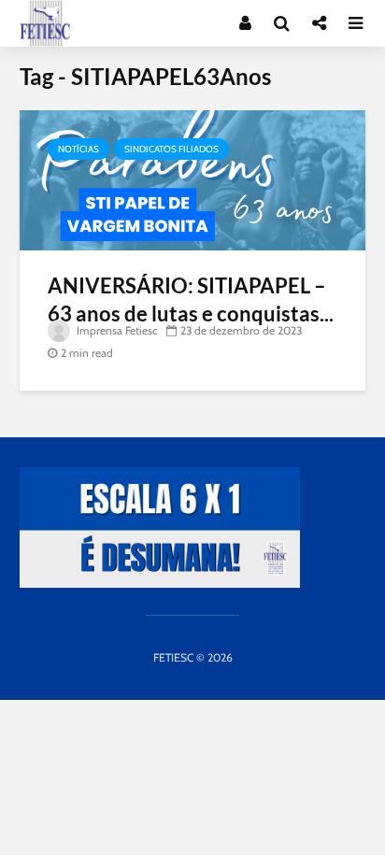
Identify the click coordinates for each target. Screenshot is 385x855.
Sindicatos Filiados (171, 149)
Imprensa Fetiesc (115, 330)
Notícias (78, 149)
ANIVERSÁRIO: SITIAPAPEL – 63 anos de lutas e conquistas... (191, 299)
